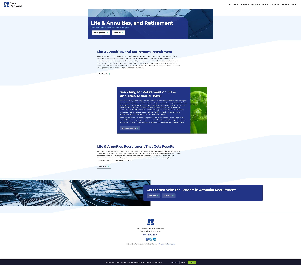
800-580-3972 (150, 234)
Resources (284, 4)
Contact (294, 4)
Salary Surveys (274, 4)
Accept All (192, 262)
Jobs (234, 4)
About (264, 4)
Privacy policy (174, 262)
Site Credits (170, 244)
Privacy (161, 244)
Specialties (254, 4)
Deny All (183, 262)
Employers (243, 4)
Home (229, 4)
